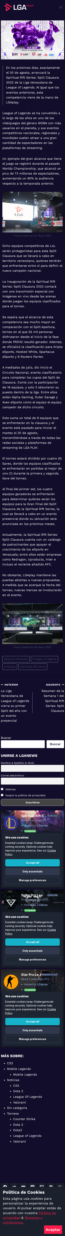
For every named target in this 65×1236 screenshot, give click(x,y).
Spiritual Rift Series (33, 666)
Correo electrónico (12, 775)
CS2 (10, 1063)
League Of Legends (27, 1097)
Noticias (10, 789)
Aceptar (53, 1229)
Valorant (19, 1102)
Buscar (6, 738)
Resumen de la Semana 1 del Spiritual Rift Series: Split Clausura (53, 698)
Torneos (13, 1113)
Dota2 (17, 1130)
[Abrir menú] (60, 7)
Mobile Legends (19, 1069)
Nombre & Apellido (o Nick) (17, 762)
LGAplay (10, 666)
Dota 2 (18, 1091)
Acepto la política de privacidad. (25, 795)
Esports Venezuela (16, 658)
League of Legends (44, 658)
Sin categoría (17, 1108)
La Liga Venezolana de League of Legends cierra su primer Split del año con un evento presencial (15, 703)
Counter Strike (24, 1119)
